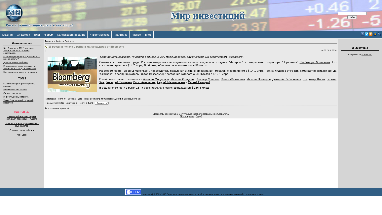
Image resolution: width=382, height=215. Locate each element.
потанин (136, 99)
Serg (80, 99)
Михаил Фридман (182, 79)
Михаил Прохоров (258, 79)
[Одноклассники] (371, 34)
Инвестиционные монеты (16, 97)
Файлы (59, 41)
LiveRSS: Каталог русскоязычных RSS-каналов (22, 124)
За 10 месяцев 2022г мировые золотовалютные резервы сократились (18, 50)
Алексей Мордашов (156, 79)
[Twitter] (367, 34)
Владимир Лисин (314, 79)
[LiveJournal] (379, 34)
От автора (23, 34)
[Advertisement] (360, 117)
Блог (37, 34)
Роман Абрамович (233, 79)
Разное (136, 34)
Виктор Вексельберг (152, 73)
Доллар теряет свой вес (15, 62)
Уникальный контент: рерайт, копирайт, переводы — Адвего (22, 117)
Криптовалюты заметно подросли (20, 72)
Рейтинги (69, 41)
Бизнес (127, 99)
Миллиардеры (108, 99)
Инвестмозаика (99, 34)
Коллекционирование (71, 34)
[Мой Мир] (375, 34)
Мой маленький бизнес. (15, 89)
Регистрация (187, 116)
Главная (7, 34)
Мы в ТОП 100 (21, 112)
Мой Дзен (21, 135)
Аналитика (120, 34)
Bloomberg (95, 99)
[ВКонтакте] (363, 34)
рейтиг (119, 99)
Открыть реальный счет (22, 130)
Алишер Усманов (208, 79)
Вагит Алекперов (144, 82)
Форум (48, 34)
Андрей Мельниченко (171, 82)
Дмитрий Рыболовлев (286, 79)
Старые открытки (12, 93)
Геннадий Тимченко (119, 82)
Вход (148, 34)
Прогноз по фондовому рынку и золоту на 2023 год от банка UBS (19, 67)
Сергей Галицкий (199, 82)
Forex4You (367, 54)
